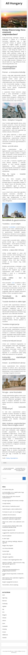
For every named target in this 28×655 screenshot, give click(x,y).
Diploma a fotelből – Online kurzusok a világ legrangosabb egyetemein (13, 563)
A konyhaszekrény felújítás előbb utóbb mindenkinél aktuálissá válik (12, 526)
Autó (3, 595)
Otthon (4, 620)
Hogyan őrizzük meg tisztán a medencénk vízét (12, 574)
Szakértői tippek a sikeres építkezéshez (12, 509)
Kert (3, 612)
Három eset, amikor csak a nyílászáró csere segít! (13, 522)
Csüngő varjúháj (6, 503)
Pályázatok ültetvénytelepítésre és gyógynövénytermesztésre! (11, 570)
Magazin (4, 615)
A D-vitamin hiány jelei (8, 489)
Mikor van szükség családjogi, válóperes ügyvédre (12, 542)
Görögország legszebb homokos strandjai (8, 469)
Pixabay (8, 458)
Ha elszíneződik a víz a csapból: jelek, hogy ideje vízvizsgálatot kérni (19, 469)
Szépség (4, 629)
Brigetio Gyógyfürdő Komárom (10, 582)
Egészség (4, 598)
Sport (3, 623)
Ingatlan (4, 606)
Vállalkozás (5, 634)
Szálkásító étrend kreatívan (9, 515)
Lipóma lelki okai (6, 554)
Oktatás (4, 617)
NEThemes (13, 652)
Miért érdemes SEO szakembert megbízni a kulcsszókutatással (13, 578)
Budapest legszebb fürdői (8, 530)
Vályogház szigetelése (7, 557)
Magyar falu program (7, 545)
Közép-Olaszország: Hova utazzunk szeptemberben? (11, 497)
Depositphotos (14, 458)
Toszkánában (12, 227)
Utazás (4, 462)
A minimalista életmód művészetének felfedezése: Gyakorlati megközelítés (11, 518)
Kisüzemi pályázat (6, 535)
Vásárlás (4, 637)
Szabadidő (4, 626)
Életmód (4, 600)
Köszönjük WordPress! (8, 651)
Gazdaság (4, 603)
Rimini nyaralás (6, 566)
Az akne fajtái (5, 538)
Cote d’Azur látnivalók (7, 548)
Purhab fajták (5, 551)
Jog (3, 609)
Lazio (13, 282)
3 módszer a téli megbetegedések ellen (12, 559)
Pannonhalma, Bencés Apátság (10, 585)
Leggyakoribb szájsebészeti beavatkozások (13, 533)
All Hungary (14, 3)
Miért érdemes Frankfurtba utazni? (11, 506)
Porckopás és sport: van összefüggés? (12, 512)
